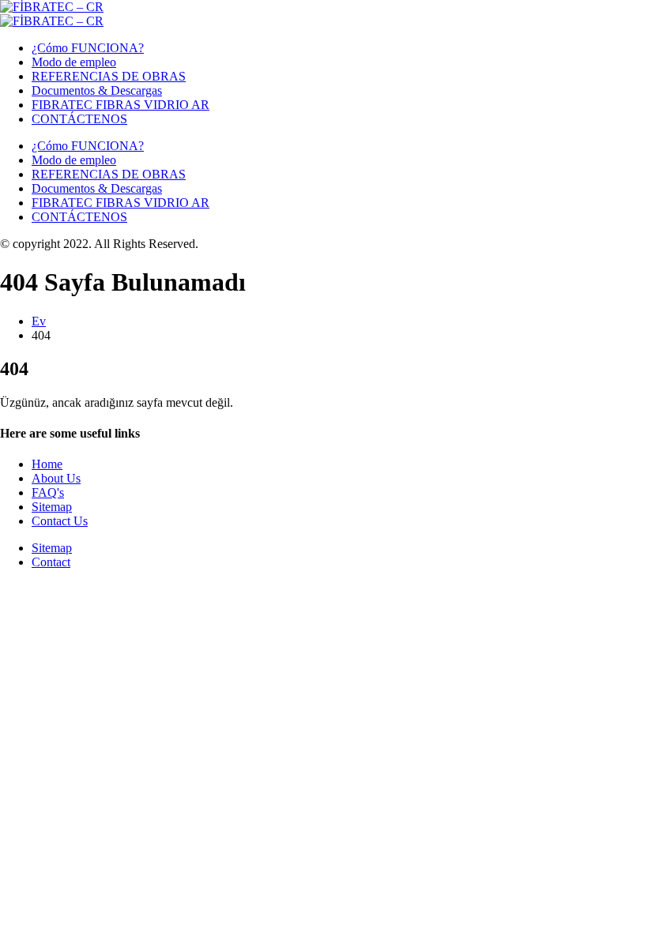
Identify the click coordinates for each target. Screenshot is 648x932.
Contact (51, 562)
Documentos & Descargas (97, 90)
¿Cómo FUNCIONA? (88, 47)
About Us (56, 478)
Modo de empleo (74, 62)
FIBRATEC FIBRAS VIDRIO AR (120, 104)
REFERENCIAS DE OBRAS (109, 76)
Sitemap (52, 506)
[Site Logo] (52, 6)
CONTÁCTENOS (79, 119)
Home (47, 464)
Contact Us (60, 521)
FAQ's (48, 492)
